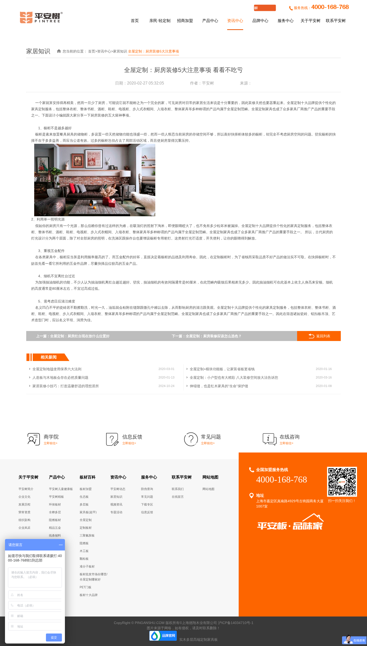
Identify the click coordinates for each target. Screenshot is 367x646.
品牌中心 (260, 20)
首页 (135, 20)
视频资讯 (116, 504)
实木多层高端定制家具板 (198, 640)
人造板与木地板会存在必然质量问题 (60, 378)
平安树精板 (56, 496)
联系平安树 (336, 20)
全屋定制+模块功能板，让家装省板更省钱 (222, 369)
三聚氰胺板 (87, 535)
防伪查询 (147, 489)
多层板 (84, 504)
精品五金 (55, 528)
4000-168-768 (330, 7)
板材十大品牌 (89, 595)
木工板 (84, 551)
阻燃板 (84, 543)
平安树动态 (117, 489)
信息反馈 (147, 512)
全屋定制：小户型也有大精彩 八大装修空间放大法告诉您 (234, 378)
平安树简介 (25, 489)
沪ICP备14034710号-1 (235, 623)
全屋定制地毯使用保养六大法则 (56, 369)
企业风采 (24, 528)
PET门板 (85, 587)
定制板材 (86, 528)
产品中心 (210, 20)
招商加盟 (185, 20)
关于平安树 (311, 20)
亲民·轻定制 (160, 20)
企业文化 (24, 496)
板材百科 (88, 477)
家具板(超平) (88, 512)
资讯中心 (235, 20)
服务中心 (286, 20)
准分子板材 (87, 566)
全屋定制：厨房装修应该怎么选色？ (214, 336)
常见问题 (147, 496)
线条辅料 (55, 535)
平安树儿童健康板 (61, 489)
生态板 (84, 496)
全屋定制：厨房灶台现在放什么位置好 (80, 336)
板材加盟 (86, 489)
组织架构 (24, 520)
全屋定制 (86, 520)
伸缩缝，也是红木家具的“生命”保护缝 (219, 386)
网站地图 (210, 477)
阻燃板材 (55, 520)
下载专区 (147, 504)
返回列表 (323, 336)
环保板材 (55, 504)
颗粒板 (84, 558)
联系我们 (178, 489)
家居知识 (120, 51)
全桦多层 (55, 512)
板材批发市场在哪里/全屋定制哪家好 (93, 576)
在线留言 (178, 496)
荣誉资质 (24, 512)
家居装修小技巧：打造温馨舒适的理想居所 (65, 386)
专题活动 (116, 512)
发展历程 (24, 504)
